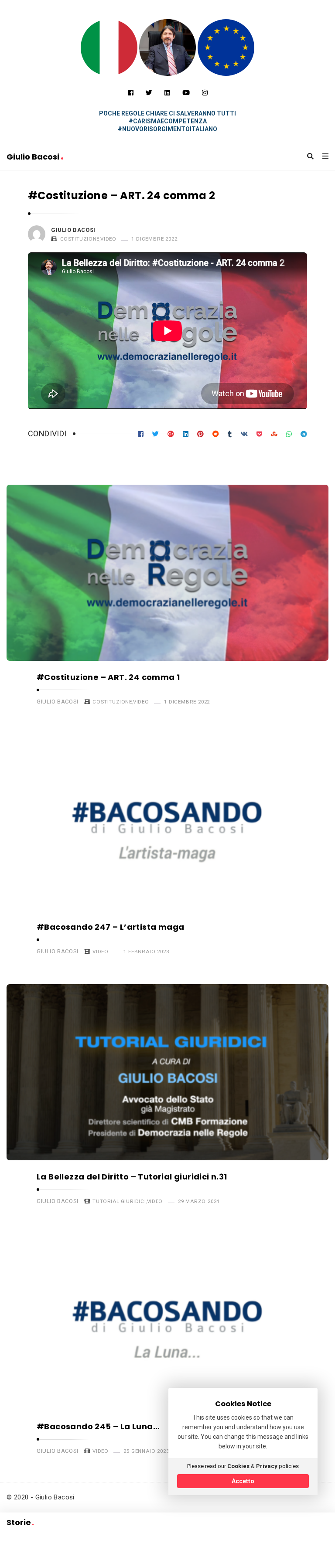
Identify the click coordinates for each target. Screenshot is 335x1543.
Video (108, 239)
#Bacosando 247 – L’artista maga (110, 926)
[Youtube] (186, 93)
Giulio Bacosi (34, 156)
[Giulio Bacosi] (109, 47)
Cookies (238, 1466)
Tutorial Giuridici (119, 1201)
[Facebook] (130, 93)
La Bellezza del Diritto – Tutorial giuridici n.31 (132, 1176)
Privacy (266, 1466)
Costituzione (79, 239)
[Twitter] (149, 93)
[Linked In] (167, 93)
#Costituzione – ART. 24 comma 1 (108, 677)
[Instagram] (205, 93)
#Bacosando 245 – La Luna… (98, 1426)
